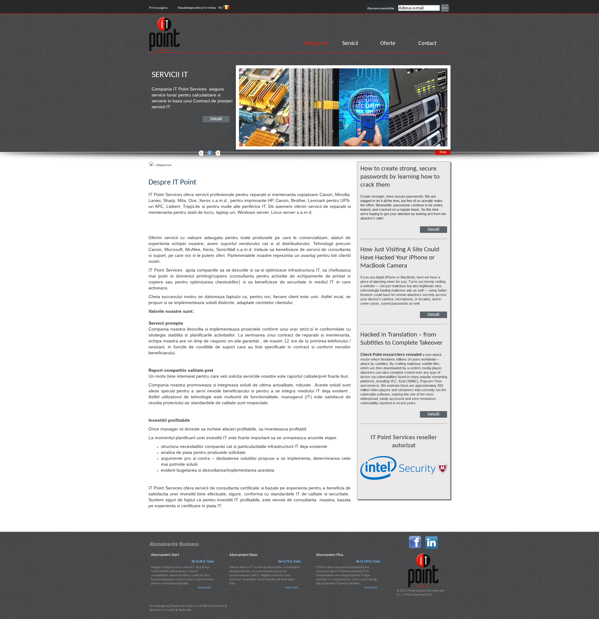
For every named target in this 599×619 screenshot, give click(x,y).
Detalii (216, 119)
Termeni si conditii (162, 610)
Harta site (184, 610)
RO (220, 8)
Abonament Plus (329, 555)
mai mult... (206, 587)
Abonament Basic (243, 555)
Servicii (350, 44)
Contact (427, 44)
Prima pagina (158, 8)
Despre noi (316, 44)
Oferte (387, 44)
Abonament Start (165, 555)
